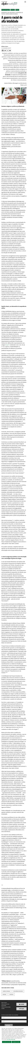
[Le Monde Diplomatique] (9, 3)
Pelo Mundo (3, 1005)
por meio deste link (11, 1039)
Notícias (12, 9)
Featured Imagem (5, 9)
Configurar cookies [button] (16, 1041)
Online (17, 9)
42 (6, 344)
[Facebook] (3, 50)
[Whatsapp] (7, 50)
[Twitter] (5, 50)
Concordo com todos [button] (7, 1041)
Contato (2, 1008)
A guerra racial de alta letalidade (11, 19)
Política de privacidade (5, 1007)
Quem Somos (4, 1002)
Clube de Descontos (5, 1004)
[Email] (10, 50)
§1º (8, 344)
